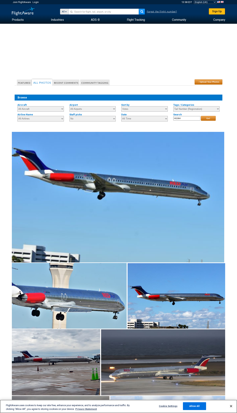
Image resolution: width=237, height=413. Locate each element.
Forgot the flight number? (162, 11)
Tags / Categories (183, 104)
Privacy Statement (86, 409)
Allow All (194, 406)
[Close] (231, 406)
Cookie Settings (168, 406)
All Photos (42, 82)
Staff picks (75, 114)
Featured (24, 82)
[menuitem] (18, 20)
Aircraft (22, 104)
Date (124, 114)
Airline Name (25, 114)
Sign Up (217, 11)
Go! (208, 118)
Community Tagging (95, 82)
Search (177, 114)
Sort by (125, 104)
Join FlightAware (22, 2)
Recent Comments (66, 82)
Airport (73, 104)
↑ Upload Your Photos (208, 82)
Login (36, 2)
